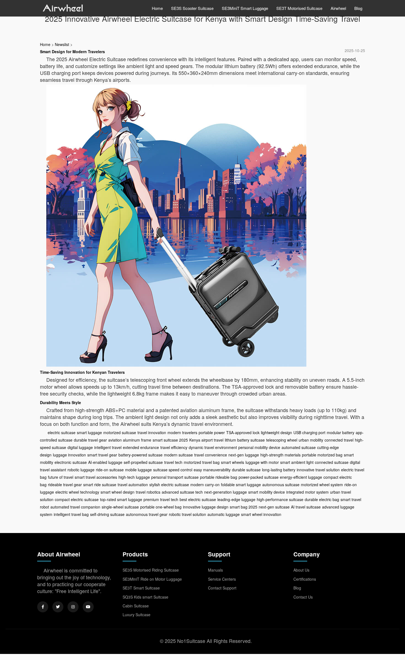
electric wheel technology (77, 492)
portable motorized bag (322, 455)
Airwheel (338, 8)
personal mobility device (259, 447)
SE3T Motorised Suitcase (299, 8)
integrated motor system (307, 492)
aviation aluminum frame (129, 440)
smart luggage (89, 432)
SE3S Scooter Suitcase (192, 8)
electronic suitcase (71, 462)
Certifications (304, 579)
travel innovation (151, 432)
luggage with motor (262, 462)
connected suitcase (332, 462)
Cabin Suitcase (136, 605)
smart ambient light (297, 462)
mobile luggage (138, 469)
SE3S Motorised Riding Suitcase (151, 570)
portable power (212, 432)
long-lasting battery (278, 469)
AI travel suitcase (306, 507)
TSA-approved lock (243, 432)
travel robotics (148, 492)
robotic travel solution (187, 514)
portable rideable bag (218, 477)
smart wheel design (117, 492)
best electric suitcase (198, 499)
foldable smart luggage (241, 484)
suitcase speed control (172, 469)
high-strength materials (280, 455)
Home (157, 8)
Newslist (62, 44)
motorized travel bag (202, 462)
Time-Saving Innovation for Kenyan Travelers (82, 372)
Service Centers (222, 579)
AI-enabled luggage (105, 462)
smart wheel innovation (261, 514)
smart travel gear (102, 455)
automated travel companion (75, 507)
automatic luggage (223, 514)
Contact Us (303, 597)
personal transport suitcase (175, 477)
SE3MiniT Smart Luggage (245, 8)
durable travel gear (90, 440)
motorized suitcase (119, 432)
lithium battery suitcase (245, 440)
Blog (358, 8)
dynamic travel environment (213, 447)
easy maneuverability (212, 469)
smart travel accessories (96, 477)
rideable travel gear (65, 484)
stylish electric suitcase (169, 484)
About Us (301, 570)
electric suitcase (61, 432)
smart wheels (232, 462)
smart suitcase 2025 (170, 440)
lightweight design (276, 432)
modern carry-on (205, 484)
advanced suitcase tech (182, 492)
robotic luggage (81, 469)
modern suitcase (178, 455)
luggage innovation (69, 455)
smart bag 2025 (243, 507)
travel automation (133, 484)
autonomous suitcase (280, 484)
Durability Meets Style (60, 402)
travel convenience (210, 455)
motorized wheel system (322, 484)
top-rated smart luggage (121, 499)
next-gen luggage (243, 455)
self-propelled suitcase (143, 462)
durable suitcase (246, 469)
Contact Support (222, 588)
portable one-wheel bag (161, 507)
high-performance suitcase (280, 499)
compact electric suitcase (77, 499)
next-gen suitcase (274, 507)
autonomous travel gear (147, 514)
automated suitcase (299, 447)
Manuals (215, 570)
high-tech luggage (134, 477)
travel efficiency (173, 447)
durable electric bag (322, 499)
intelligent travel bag (71, 514)
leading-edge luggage (236, 499)
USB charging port (309, 432)
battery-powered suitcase (140, 455)
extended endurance (141, 447)
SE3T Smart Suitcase (141, 588)
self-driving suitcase (107, 514)
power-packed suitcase (259, 477)
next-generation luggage (225, 492)
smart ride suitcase (99, 484)
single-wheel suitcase (120, 507)
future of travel (60, 477)
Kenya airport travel (206, 440)
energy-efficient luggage (301, 477)
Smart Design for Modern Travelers (72, 51)
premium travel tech (161, 499)
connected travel (339, 440)
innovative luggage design (205, 507)
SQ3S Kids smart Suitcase (145, 597)
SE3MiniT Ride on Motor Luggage (152, 579)
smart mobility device (266, 492)
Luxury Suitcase (136, 614)
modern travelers (182, 432)
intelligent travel (107, 447)
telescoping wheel (281, 440)
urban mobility (311, 440)
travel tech (173, 462)
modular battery (340, 432)
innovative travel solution (318, 469)
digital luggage (80, 447)
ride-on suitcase (110, 469)
